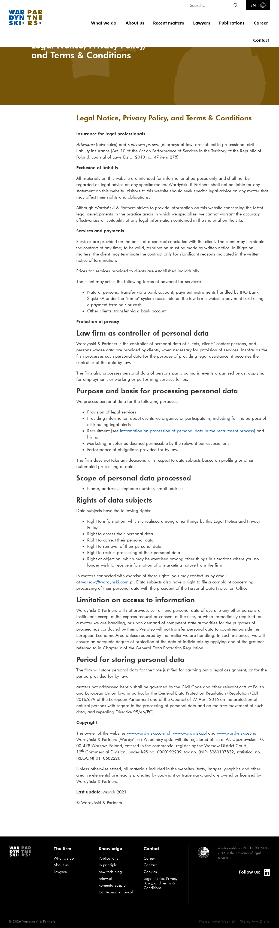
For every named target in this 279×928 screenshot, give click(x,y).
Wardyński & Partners (38, 921)
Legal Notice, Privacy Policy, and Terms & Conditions (160, 883)
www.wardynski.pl (190, 733)
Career (261, 23)
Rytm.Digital (260, 921)
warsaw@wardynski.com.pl (107, 582)
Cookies (150, 871)
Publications (231, 23)
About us (135, 23)
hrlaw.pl (117, 878)
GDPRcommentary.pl (117, 891)
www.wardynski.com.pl (148, 733)
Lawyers (201, 23)
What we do (103, 23)
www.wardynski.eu (234, 733)
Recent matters (168, 23)
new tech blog (117, 871)
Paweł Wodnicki (224, 921)
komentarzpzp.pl (117, 885)
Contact (261, 40)
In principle (117, 864)
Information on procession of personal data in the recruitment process (187, 430)
